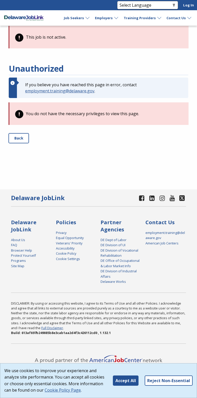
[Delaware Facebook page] (141, 198)
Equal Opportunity (70, 237)
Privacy (61, 232)
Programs (18, 260)
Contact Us (176, 18)
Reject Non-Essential (168, 380)
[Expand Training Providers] (159, 18)
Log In (188, 5)
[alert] (98, 37)
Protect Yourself (23, 255)
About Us (18, 240)
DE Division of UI (113, 245)
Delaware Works (113, 281)
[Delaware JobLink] (24, 18)
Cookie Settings (68, 258)
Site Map (17, 266)
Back (18, 138)
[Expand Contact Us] (189, 18)
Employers (104, 18)
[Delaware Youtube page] (172, 198)
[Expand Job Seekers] (88, 18)
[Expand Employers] (116, 18)
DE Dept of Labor (113, 240)
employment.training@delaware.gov (59, 91)
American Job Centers (162, 243)
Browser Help (21, 250)
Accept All (125, 380)
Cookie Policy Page (63, 390)
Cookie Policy (66, 253)
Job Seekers (74, 18)
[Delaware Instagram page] (162, 198)
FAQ (14, 245)
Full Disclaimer (52, 328)
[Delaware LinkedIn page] (152, 198)
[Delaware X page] (182, 198)
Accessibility (65, 248)
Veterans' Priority (69, 243)
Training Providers (140, 18)
